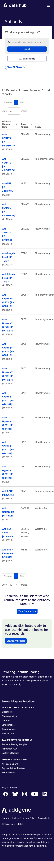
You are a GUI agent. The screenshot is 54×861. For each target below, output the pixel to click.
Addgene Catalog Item (6, 124)
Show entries (14, 111)
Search (27, 49)
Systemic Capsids (10, 753)
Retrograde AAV (9, 748)
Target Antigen (25, 125)
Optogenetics (8, 725)
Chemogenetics (9, 716)
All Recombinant (10, 764)
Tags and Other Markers (13, 768)
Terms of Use (8, 824)
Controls (6, 720)
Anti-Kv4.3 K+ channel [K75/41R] (7, 553)
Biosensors (7, 712)
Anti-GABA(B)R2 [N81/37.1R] (8, 512)
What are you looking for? (22, 32)
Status (20, 824)
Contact (5, 818)
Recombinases (9, 729)
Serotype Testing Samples (14, 744)
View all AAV (8, 733)
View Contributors (27, 611)
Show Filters (29, 58)
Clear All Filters (15, 67)
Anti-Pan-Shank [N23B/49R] (7, 533)
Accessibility (44, 818)
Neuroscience (8, 772)
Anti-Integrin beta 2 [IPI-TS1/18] (8, 257)
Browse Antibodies (16, 641)
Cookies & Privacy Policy (23, 818)
